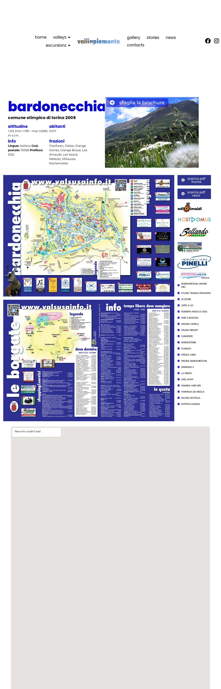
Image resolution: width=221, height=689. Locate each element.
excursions (56, 45)
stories (153, 37)
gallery (133, 37)
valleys (59, 37)
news (171, 37)
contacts (135, 45)
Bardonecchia (57, 106)
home (41, 37)
